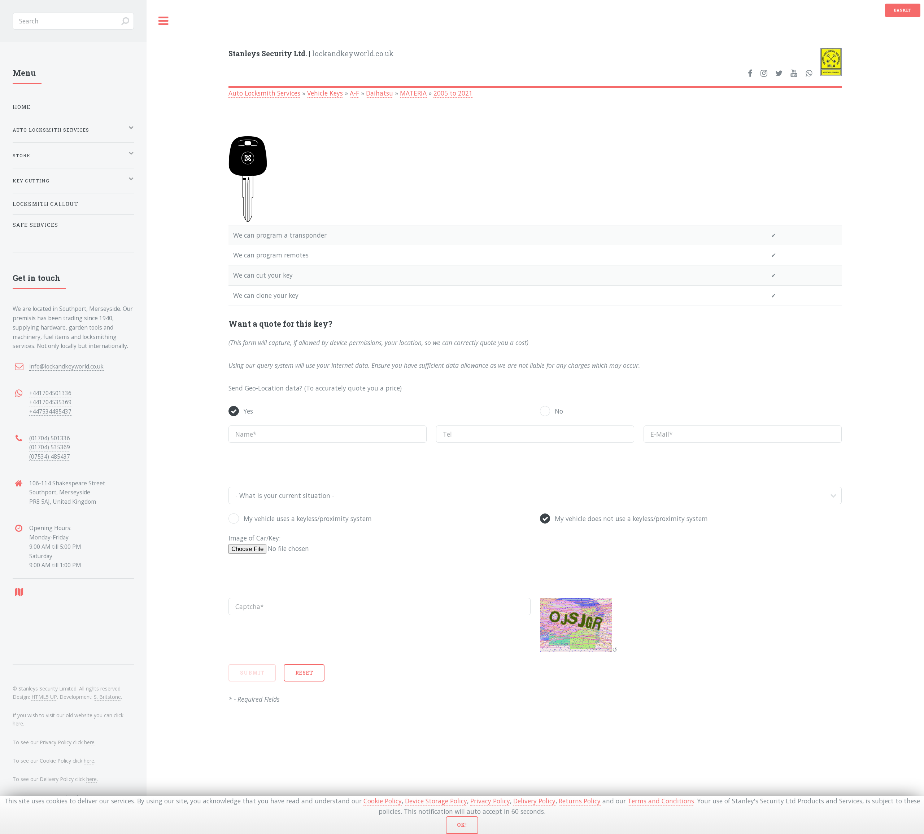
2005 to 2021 (452, 93)
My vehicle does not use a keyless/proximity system (631, 518)
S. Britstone (107, 696)
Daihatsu (379, 93)
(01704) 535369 (49, 447)
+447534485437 (50, 411)
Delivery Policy (534, 801)
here (18, 723)
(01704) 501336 (49, 438)
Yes (248, 411)
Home (22, 106)
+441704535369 (50, 402)
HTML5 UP (44, 696)
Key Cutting (31, 181)
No (559, 411)
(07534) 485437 (49, 456)
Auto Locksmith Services (264, 93)
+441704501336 (50, 393)
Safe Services (35, 224)
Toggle (163, 21)
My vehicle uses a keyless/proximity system (308, 518)
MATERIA (413, 93)
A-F (354, 93)
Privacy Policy (490, 801)
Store (21, 155)
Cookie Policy (382, 801)
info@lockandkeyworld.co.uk (66, 366)
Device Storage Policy (436, 801)
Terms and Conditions (661, 801)
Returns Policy (580, 801)
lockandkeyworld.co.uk (311, 53)
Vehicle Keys (325, 93)
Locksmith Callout (46, 203)
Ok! (462, 824)
